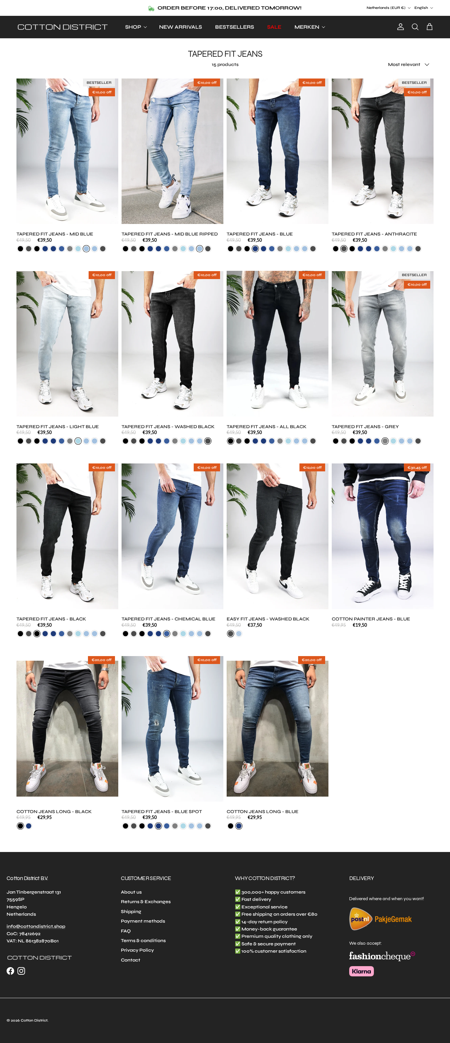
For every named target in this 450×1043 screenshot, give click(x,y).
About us (131, 892)
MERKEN (307, 27)
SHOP (133, 27)
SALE (274, 27)
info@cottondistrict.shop (36, 926)
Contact (130, 960)
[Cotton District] (62, 27)
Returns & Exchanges (146, 901)
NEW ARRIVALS (180, 27)
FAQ (126, 931)
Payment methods (143, 921)
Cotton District (34, 1020)
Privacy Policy (137, 950)
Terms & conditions (143, 940)
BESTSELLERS (234, 27)
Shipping (131, 911)
